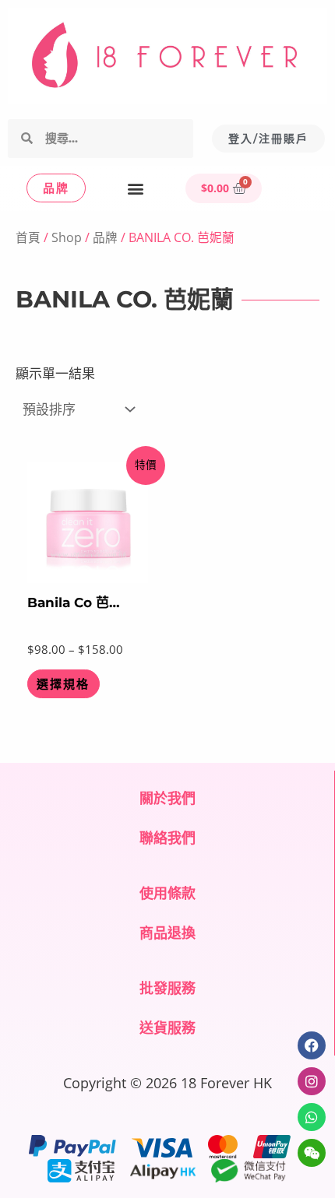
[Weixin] (312, 1153)
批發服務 (167, 987)
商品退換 (167, 932)
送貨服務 (167, 1027)
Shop (66, 237)
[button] (136, 188)
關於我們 (167, 798)
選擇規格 (63, 683)
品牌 (105, 237)
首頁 (28, 237)
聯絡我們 (167, 837)
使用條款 (167, 893)
